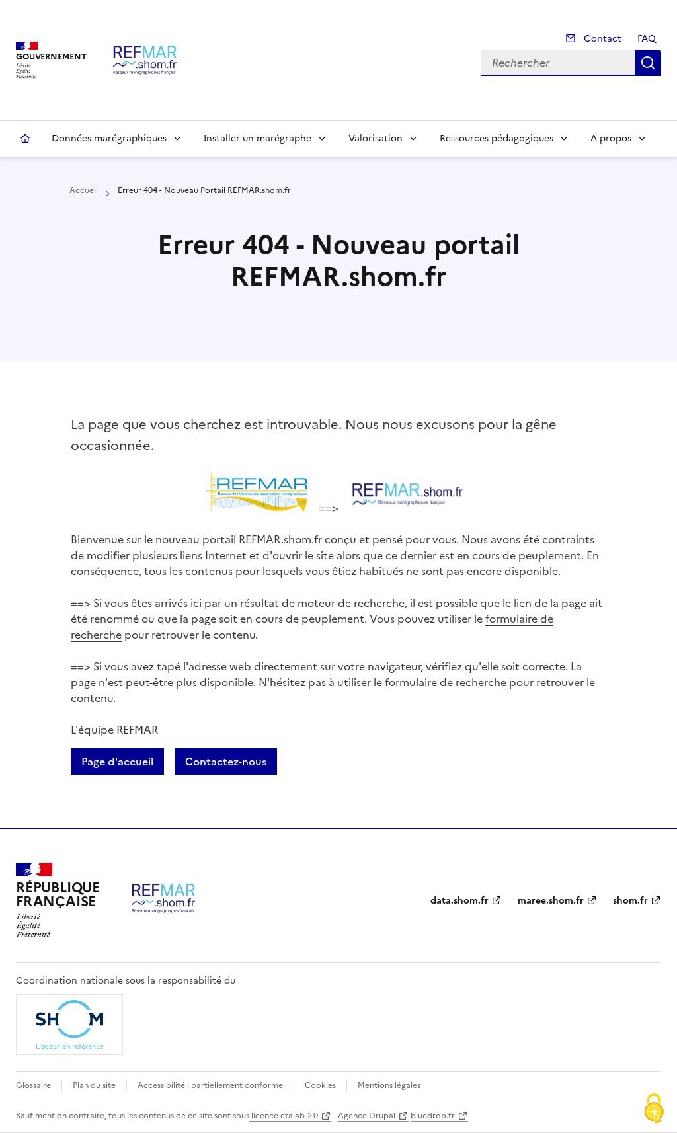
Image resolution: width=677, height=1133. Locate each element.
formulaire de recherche (445, 682)
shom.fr (630, 901)
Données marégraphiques (109, 138)
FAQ (646, 39)
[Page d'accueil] (145, 60)
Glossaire (33, 1085)
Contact (601, 39)
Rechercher (648, 63)
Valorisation (375, 138)
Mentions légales (389, 1085)
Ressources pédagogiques (496, 138)
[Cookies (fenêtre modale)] (654, 1110)
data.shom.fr (459, 901)
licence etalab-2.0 (283, 1116)
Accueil (25, 138)
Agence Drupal (366, 1116)
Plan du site (94, 1085)
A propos (610, 138)
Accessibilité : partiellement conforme (210, 1085)
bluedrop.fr (433, 1116)
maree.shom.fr (551, 901)
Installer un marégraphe (257, 138)
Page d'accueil (117, 761)
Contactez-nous (225, 761)
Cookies (320, 1085)
